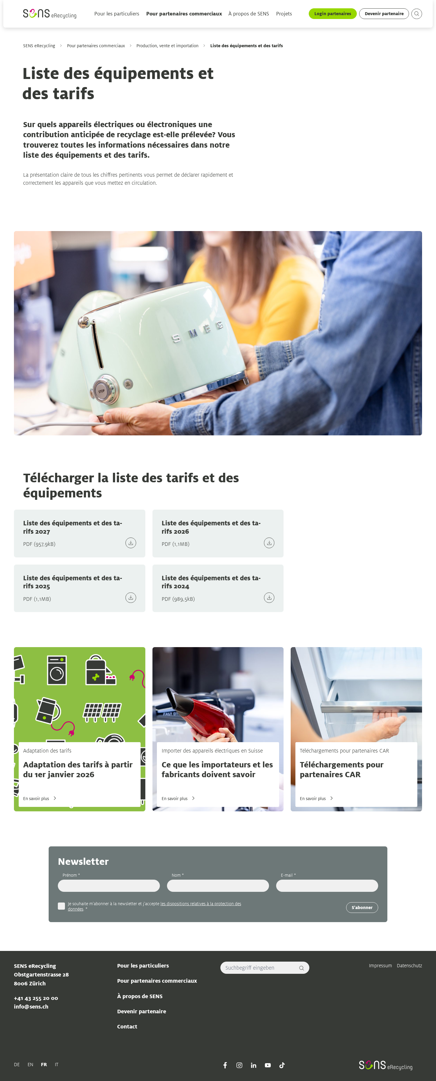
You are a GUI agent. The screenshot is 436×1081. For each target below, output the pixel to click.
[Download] (130, 543)
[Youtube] (268, 1065)
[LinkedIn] (253, 1065)
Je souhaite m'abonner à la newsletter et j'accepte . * (154, 906)
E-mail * (288, 875)
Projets (284, 13)
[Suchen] (416, 14)
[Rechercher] (301, 968)
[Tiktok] (282, 1065)
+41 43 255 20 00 (36, 997)
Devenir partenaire (384, 13)
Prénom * (71, 875)
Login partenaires (332, 13)
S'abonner (362, 907)
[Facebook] (225, 1065)
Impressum (380, 966)
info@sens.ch (31, 1006)
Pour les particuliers (116, 13)
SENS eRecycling (39, 45)
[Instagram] (239, 1065)
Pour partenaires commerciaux (184, 13)
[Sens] (49, 14)
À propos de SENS (248, 13)
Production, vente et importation (167, 45)
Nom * (178, 875)
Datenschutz (409, 966)
